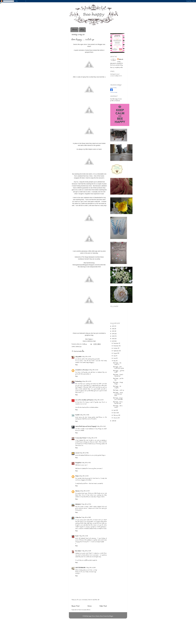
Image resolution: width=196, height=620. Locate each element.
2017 (113, 326)
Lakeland (77, 346)
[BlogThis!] (95, 344)
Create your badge (113, 92)
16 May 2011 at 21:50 (83, 476)
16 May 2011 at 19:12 (86, 462)
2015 (113, 331)
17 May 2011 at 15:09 (86, 551)
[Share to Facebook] (98, 344)
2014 (113, 334)
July (115, 356)
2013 (113, 336)
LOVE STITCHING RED (80, 567)
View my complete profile (116, 67)
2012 (113, 338)
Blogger (111, 616)
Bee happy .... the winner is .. (117, 363)
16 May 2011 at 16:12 (101, 426)
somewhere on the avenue (81, 370)
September (116, 351)
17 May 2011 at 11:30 (83, 536)
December (116, 343)
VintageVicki (78, 462)
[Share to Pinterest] (100, 344)
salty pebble (78, 356)
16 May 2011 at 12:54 (98, 400)
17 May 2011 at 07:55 (86, 504)
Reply (76, 365)
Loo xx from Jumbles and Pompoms (84, 400)
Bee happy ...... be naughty (117, 387)
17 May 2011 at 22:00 (90, 567)
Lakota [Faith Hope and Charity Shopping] (85, 426)
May (115, 361)
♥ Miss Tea (78, 517)
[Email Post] (91, 344)
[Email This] (94, 344)
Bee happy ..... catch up (118, 390)
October (116, 348)
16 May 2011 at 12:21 (93, 370)
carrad (77, 453)
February (116, 415)
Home (74, 29)
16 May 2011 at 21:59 (85, 491)
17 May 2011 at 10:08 (86, 517)
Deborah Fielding (113, 87)
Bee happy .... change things (118, 383)
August (116, 353)
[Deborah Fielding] (111, 90)
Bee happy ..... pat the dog (118, 379)
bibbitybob (78, 504)
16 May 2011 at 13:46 (84, 415)
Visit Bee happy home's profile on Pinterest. (116, 100)
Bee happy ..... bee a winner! (117, 406)
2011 (113, 341)
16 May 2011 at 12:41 (86, 381)
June (115, 358)
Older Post (103, 606)
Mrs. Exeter (78, 551)
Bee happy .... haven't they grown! (118, 375)
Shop (82, 29)
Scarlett (77, 415)
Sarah (76, 536)
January (116, 418)
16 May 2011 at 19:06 (84, 453)
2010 (113, 421)
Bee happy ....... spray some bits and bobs (118, 394)
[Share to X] (97, 344)
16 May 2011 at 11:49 (86, 356)
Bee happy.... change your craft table (118, 398)
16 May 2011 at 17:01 (92, 438)
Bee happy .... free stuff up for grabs (118, 367)
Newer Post (75, 606)
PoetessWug (78, 381)
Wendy (76, 476)
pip (80, 346)
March (115, 413)
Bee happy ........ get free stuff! (118, 371)
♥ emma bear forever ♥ (81, 438)
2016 (113, 329)
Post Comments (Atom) (84, 610)
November (116, 346)
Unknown (77, 491)
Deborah (121, 59)
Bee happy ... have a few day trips (118, 402)
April (115, 410)
